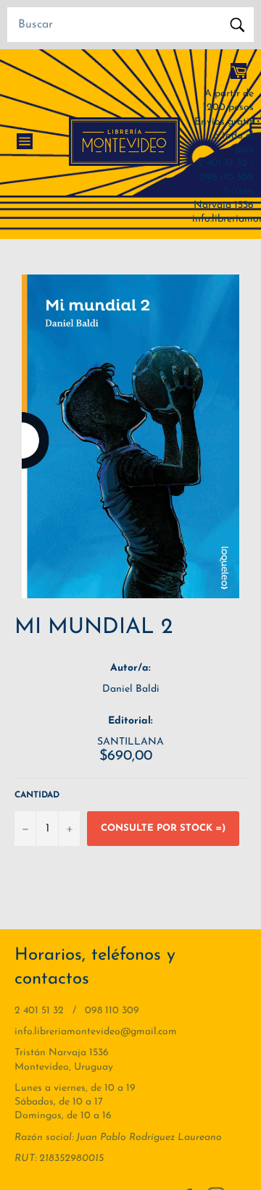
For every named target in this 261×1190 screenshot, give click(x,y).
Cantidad (36, 795)
